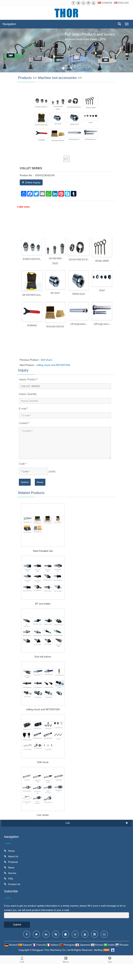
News (10, 867)
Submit (25, 482)
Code (23, 463)
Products (25, 78)
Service (11, 873)
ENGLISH (123, 2)
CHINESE (106, 2)
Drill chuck (46, 359)
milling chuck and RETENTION (53, 365)
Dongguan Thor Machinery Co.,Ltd (51, 950)
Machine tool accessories (57, 78)
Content (24, 423)
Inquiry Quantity (28, 393)
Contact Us (13, 884)
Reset (40, 482)
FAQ (10, 878)
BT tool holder (43, 603)
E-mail (23, 408)
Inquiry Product (28, 379)
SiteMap (98, 950)
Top (110, 961)
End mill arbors (43, 656)
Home (11, 850)
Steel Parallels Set (43, 551)
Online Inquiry (32, 182)
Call (22, 961)
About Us (12, 856)
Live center (43, 815)
